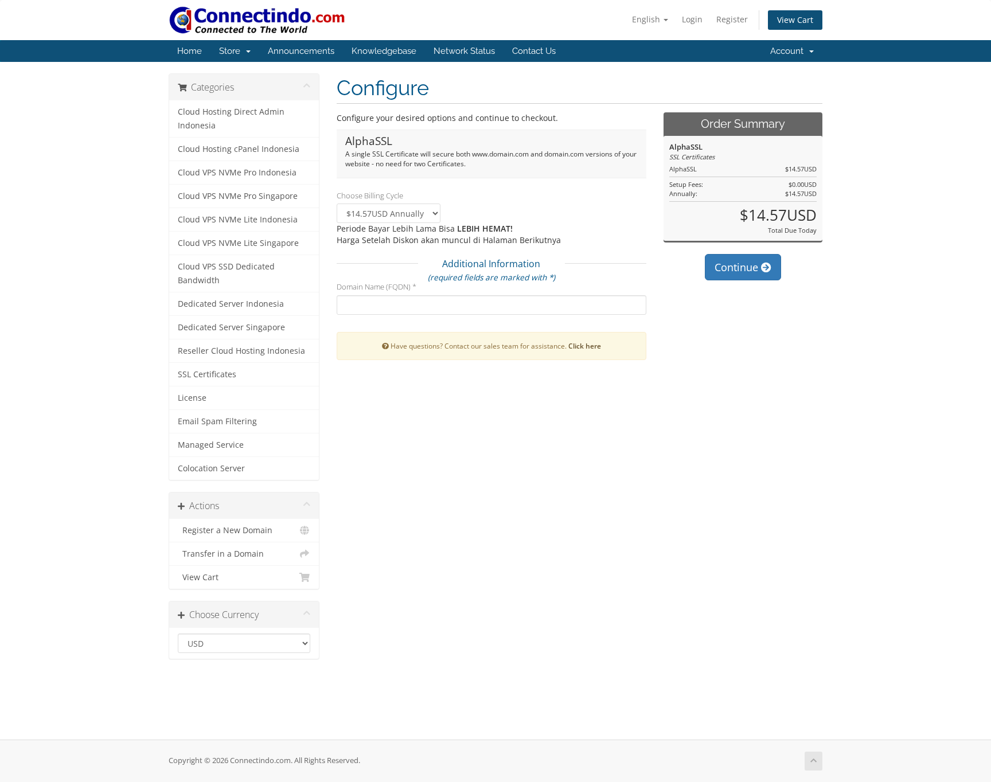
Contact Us (534, 51)
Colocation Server (211, 468)
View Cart (795, 19)
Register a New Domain (225, 530)
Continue (738, 267)
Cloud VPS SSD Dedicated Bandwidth (226, 273)
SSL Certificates (207, 374)
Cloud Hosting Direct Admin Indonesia (231, 119)
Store (232, 51)
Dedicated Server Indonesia (231, 304)
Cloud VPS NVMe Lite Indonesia (238, 219)
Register (732, 19)
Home (189, 51)
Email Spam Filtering (217, 421)
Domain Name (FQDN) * (376, 286)
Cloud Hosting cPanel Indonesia (238, 149)
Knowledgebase (384, 51)
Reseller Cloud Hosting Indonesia (241, 351)
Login (692, 19)
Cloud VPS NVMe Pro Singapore (238, 196)
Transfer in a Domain (221, 554)
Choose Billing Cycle (370, 195)
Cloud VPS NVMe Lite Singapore (238, 243)
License (192, 398)
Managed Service (211, 445)
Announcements (301, 51)
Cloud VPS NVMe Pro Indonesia (237, 172)
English (647, 19)
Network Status (464, 51)
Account (789, 51)
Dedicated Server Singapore (231, 327)
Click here (584, 345)
